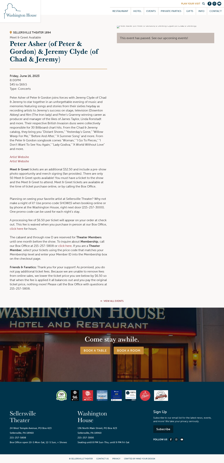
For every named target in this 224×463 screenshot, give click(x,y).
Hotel (137, 11)
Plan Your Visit (190, 3)
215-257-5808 (18, 437)
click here (16, 229)
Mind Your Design (145, 459)
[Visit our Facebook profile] (210, 4)
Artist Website (19, 157)
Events (151, 11)
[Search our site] (203, 3)
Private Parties (171, 11)
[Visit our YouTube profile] (219, 4)
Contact (216, 11)
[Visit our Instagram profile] (214, 4)
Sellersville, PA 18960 (22, 432)
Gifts (189, 11)
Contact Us (102, 459)
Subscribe (163, 429)
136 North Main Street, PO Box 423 (97, 428)
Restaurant (120, 11)
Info (201, 11)
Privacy (116, 459)
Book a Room (128, 350)
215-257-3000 (86, 437)
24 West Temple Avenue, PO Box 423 (31, 428)
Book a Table (95, 350)
